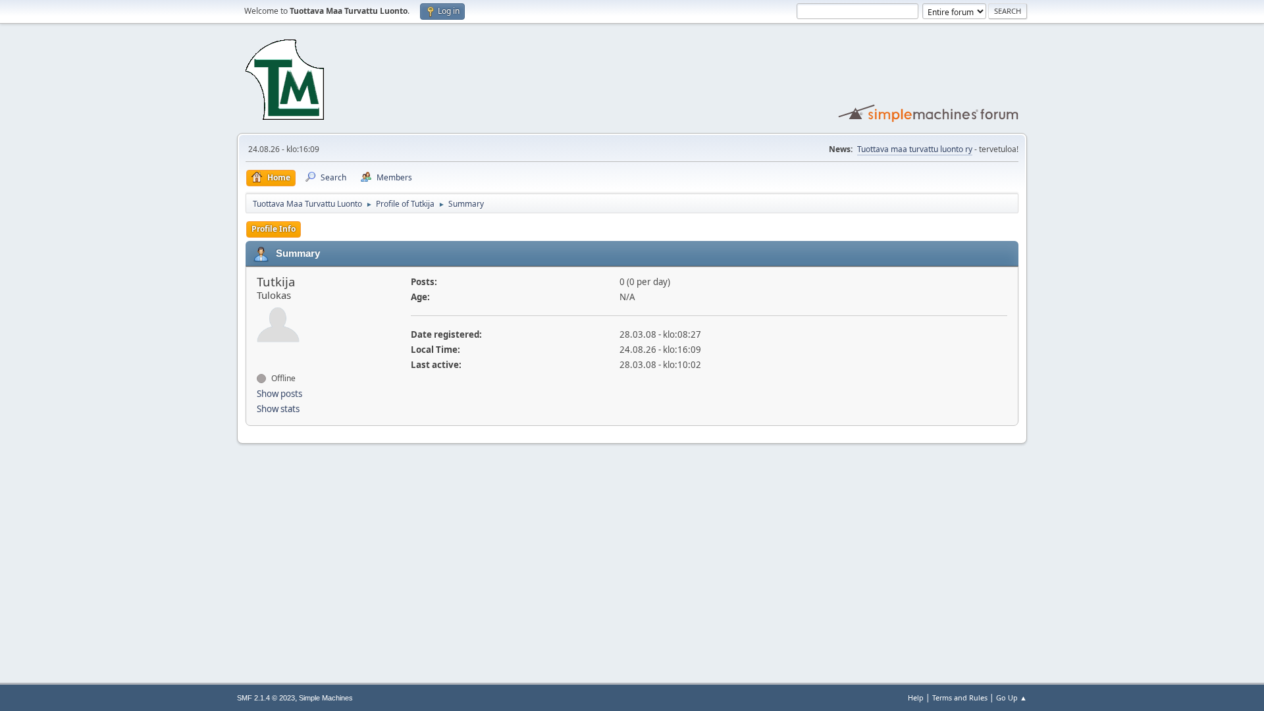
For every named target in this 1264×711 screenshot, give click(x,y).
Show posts (279, 394)
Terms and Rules (960, 697)
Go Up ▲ (1011, 697)
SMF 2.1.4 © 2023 (266, 698)
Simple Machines (326, 698)
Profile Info (273, 228)
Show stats (278, 409)
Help (916, 697)
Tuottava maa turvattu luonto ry (914, 149)
